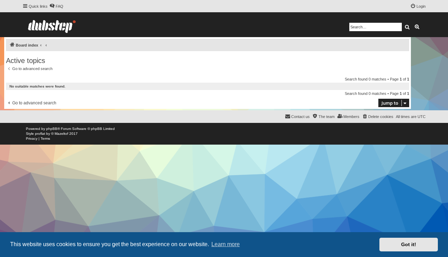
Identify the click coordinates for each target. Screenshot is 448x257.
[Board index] (51, 24)
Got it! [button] (408, 244)
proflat (40, 134)
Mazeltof (61, 134)
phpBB (51, 129)
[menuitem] (56, 6)
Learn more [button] (225, 244)
